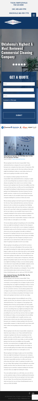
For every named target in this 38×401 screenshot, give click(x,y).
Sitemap (30, 396)
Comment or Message (9, 100)
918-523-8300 (18, 5)
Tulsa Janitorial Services (18, 159)
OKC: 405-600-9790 (19, 9)
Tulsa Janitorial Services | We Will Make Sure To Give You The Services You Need (18, 156)
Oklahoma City (25, 398)
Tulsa (19, 398)
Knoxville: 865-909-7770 (19, 13)
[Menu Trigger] (33, 15)
